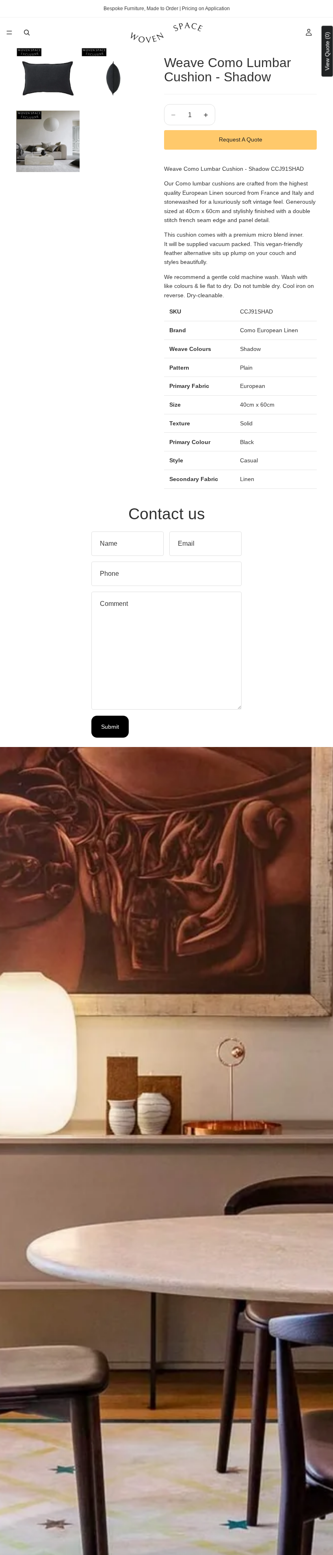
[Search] (27, 32)
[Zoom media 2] (113, 78)
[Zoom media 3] (48, 141)
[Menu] (9, 32)
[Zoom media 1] (48, 78)
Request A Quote (240, 139)
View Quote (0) (327, 51)
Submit (110, 726)
